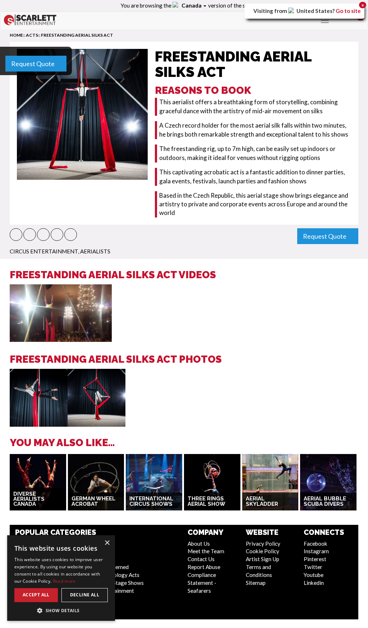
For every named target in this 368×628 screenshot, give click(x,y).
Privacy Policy (263, 543)
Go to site (348, 11)
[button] (16, 234)
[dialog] (61, 578)
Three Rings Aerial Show (206, 501)
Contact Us (201, 559)
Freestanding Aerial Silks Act (77, 35)
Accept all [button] (36, 595)
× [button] (107, 543)
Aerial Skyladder (262, 501)
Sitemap (256, 582)
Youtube (313, 575)
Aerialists (95, 251)
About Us (199, 543)
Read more (64, 581)
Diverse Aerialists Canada (29, 499)
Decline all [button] (84, 595)
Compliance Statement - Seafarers (202, 583)
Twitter (313, 567)
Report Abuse (204, 567)
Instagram (316, 551)
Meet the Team (206, 551)
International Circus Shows (151, 501)
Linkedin (314, 582)
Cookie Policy (262, 551)
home (16, 35)
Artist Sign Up (262, 559)
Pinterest (315, 559)
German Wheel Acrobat (93, 501)
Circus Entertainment (44, 251)
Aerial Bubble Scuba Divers (325, 501)
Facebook (315, 543)
